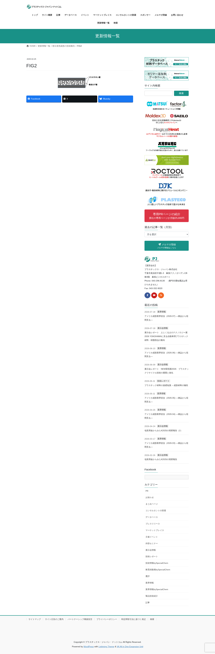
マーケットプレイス (155, 530)
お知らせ (150, 497)
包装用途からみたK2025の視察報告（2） (163, 430)
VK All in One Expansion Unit (130, 646)
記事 (148, 602)
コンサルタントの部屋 (156, 510)
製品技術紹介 (152, 596)
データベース (152, 517)
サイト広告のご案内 (54, 619)
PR (147, 491)
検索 (152, 619)
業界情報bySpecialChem (157, 589)
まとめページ (152, 504)
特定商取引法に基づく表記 (133, 619)
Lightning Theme (106, 646)
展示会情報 (163, 328)
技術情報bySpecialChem (157, 563)
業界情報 (162, 312)
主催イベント (152, 537)
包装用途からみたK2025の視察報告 (161, 459)
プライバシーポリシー (107, 619)
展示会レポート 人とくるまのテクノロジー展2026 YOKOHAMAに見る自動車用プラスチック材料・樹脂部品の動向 (166, 336)
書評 (148, 576)
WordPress (89, 646)
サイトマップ (35, 619)
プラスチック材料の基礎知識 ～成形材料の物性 (166, 385)
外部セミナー (152, 543)
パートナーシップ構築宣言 (80, 619)
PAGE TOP (207, 631)
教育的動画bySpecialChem (158, 569)
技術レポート (163, 381)
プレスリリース (153, 523)
